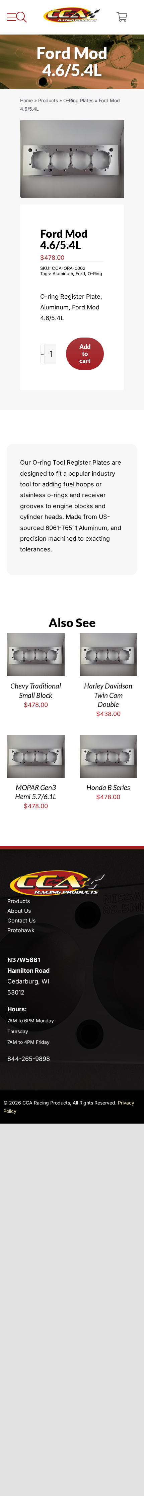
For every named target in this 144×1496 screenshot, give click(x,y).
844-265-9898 (28, 1058)
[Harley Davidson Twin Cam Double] (108, 638)
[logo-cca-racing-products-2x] (57, 872)
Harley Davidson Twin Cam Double (108, 694)
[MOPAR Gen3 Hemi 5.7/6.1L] (35, 739)
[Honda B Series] (108, 739)
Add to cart (84, 353)
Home (26, 100)
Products (48, 100)
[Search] (21, 17)
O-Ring (95, 273)
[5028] (72, 159)
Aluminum (63, 273)
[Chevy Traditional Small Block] (35, 638)
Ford (80, 273)
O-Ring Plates (78, 100)
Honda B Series (108, 787)
